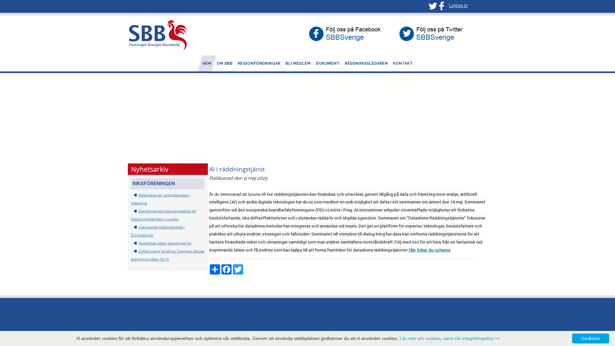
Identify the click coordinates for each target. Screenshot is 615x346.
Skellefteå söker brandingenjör (165, 243)
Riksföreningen (154, 183)
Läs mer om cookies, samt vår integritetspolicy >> (450, 338)
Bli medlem (298, 63)
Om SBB (225, 63)
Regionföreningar (259, 63)
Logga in (458, 5)
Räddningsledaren (366, 63)
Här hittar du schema (429, 250)
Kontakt (403, 63)
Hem (207, 63)
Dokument (328, 63)
